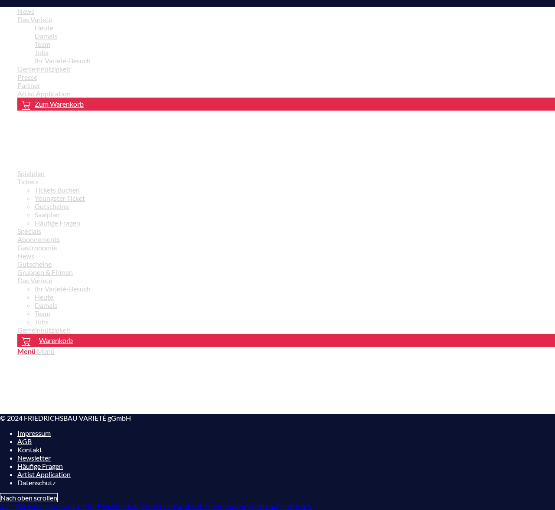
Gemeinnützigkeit (44, 69)
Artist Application (44, 93)
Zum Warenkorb (59, 104)
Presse (27, 77)
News (25, 11)
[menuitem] (286, 11)
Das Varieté (34, 19)
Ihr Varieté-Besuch (63, 60)
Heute (44, 27)
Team (42, 44)
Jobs (42, 52)
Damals (46, 36)
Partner (28, 85)
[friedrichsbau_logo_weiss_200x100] (65, 158)
